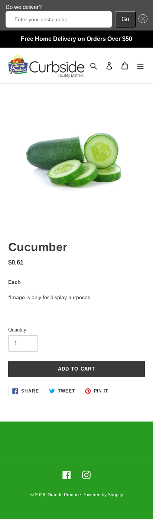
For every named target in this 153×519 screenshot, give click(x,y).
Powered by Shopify (102, 494)
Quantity (17, 330)
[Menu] (140, 66)
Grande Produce (64, 494)
